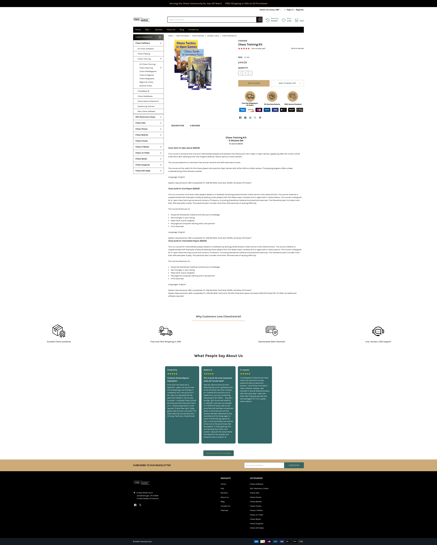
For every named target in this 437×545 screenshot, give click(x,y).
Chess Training (144, 59)
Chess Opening (146, 68)
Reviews (159, 29)
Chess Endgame (147, 75)
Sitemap (224, 510)
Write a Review (297, 48)
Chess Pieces (141, 129)
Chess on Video (142, 153)
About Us (171, 29)
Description (177, 125)
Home (138, 29)
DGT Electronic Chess (145, 117)
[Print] (250, 117)
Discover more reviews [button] (218, 453)
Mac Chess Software (146, 111)
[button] (287, 83)
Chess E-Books (142, 147)
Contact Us (193, 29)
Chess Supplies (142, 165)
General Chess (146, 85)
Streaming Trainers (146, 106)
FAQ (147, 29)
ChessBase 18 (143, 91)
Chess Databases (145, 96)
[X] (255, 117)
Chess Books (141, 159)
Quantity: (243, 68)
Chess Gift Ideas (142, 171)
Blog (182, 29)
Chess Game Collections (148, 101)
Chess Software (142, 43)
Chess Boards (141, 135)
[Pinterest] (260, 117)
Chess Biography (147, 78)
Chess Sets (140, 123)
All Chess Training (147, 64)
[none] (193, 65)
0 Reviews (195, 125)
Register (300, 10)
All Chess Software (146, 48)
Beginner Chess (146, 82)
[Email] (245, 117)
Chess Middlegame (148, 71)
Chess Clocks (141, 141)
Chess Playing (144, 53)
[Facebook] (240, 117)
